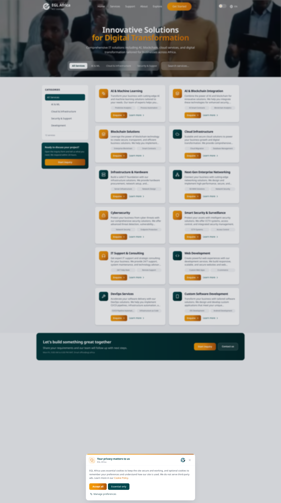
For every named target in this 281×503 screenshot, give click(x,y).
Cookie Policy (121, 478)
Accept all (98, 486)
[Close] (189, 460)
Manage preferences (105, 494)
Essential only (118, 486)
